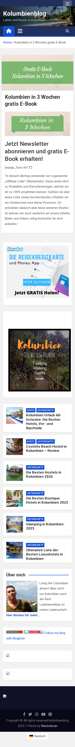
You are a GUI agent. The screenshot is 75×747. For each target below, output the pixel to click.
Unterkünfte (46, 410)
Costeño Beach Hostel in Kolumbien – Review (46, 448)
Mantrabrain (49, 726)
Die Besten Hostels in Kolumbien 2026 (43, 474)
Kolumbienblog (24, 13)
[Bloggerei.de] (32, 633)
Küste (30, 410)
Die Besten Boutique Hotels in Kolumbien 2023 (47, 500)
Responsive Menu (67, 4)
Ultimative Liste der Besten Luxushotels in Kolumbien (44, 554)
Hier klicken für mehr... (23, 615)
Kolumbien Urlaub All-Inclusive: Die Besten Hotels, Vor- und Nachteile (43, 421)
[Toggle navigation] (20, 31)
